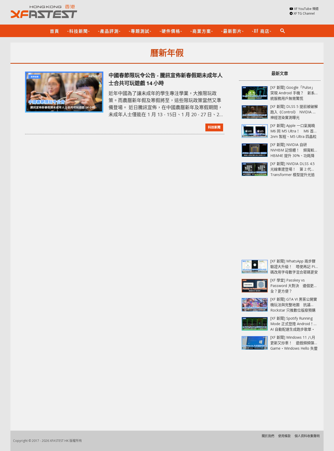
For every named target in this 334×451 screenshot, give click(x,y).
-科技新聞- (78, 31)
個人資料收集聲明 (307, 436)
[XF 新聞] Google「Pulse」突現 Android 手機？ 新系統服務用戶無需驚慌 (292, 93)
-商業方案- (201, 31)
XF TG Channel (304, 13)
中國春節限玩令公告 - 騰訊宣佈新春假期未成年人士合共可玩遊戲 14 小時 (166, 79)
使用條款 (284, 436)
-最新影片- (232, 31)
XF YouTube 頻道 (306, 9)
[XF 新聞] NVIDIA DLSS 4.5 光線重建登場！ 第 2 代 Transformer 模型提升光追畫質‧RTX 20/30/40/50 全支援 (292, 174)
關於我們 (268, 436)
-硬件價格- (170, 31)
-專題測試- (140, 31)
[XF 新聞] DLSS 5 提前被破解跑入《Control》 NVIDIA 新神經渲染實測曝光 (294, 112)
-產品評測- (109, 31)
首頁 (54, 31)
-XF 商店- (262, 31)
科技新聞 (214, 127)
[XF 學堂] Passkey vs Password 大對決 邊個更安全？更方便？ (293, 286)
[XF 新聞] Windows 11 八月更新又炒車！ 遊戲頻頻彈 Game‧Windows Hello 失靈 (294, 343)
